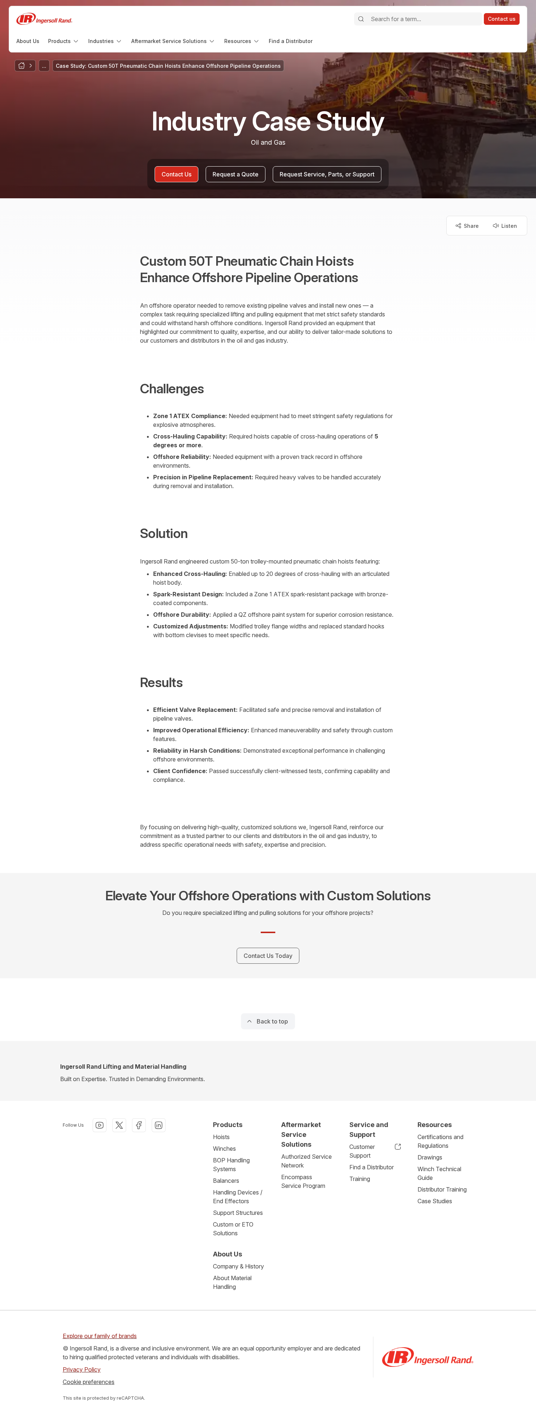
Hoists (221, 1137)
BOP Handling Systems (231, 1165)
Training (359, 1178)
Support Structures (238, 1212)
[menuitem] (27, 41)
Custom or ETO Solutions (233, 1229)
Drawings (429, 1157)
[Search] (361, 19)
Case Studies (434, 1201)
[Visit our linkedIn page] (159, 1125)
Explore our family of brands (100, 1336)
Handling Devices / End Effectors (238, 1197)
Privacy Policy (82, 1369)
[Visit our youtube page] (99, 1125)
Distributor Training (442, 1189)
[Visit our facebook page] (139, 1125)
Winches (224, 1148)
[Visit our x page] (119, 1125)
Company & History (238, 1266)
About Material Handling (232, 1282)
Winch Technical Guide (439, 1173)
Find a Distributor (371, 1167)
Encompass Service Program (303, 1181)
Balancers (226, 1180)
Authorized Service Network (306, 1161)
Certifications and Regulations (440, 1141)
